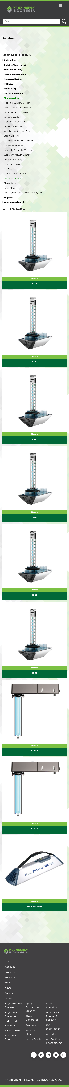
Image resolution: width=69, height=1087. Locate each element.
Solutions (10, 978)
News (8, 988)
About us (10, 967)
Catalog (9, 993)
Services (9, 983)
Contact (9, 999)
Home (8, 962)
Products (10, 972)
